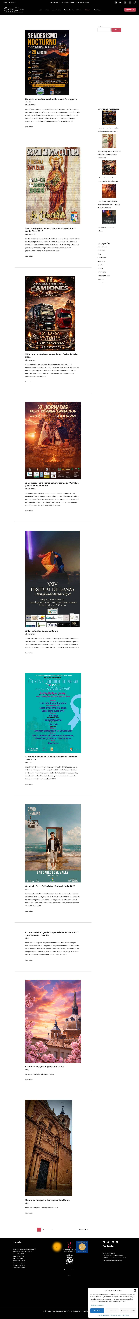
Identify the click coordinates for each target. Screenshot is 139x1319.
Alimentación (102, 247)
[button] (135, 1290)
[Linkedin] (130, 2)
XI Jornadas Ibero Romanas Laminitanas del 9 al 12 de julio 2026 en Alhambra (108, 204)
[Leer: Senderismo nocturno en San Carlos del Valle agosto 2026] (47, 62)
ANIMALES (101, 250)
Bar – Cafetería (69, 10)
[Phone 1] (135, 2)
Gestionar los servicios (97, 1305)
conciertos (101, 261)
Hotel (48, 10)
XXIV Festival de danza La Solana (41, 631)
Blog (27, 105)
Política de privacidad (61, 1311)
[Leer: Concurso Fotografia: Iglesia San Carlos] (53, 1021)
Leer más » (29, 127)
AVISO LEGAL (125, 1315)
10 (52, 1229)
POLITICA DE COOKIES (103, 1315)
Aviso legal (47, 1311)
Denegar (111, 1310)
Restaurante (57, 10)
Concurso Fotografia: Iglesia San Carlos (44, 1066)
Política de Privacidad (115, 1315)
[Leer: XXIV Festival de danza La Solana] (52, 579)
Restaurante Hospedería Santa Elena (69, 1267)
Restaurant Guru (69, 1273)
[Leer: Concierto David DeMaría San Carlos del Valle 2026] (53, 843)
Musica (100, 268)
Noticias (88, 10)
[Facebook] (116, 2)
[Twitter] (120, 2)
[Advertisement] (109, 69)
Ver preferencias (128, 1310)
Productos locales (103, 276)
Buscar (100, 26)
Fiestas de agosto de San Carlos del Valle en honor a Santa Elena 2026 (109, 154)
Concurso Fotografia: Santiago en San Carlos (47, 1200)
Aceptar (97, 1310)
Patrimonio (101, 272)
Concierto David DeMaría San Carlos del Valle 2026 (50, 886)
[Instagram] (125, 2)
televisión (101, 283)
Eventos (32, 105)
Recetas (100, 279)
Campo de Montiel (112, 1258)
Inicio (41, 10)
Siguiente (83, 1229)
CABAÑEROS (101, 257)
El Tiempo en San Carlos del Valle (83, 1311)
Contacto (97, 10)
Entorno (79, 10)
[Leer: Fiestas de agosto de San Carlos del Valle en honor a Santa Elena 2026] (53, 185)
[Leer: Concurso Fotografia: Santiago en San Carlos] (48, 1148)
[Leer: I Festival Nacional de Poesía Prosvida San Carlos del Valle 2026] (53, 713)
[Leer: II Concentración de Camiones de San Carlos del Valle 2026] (50, 313)
